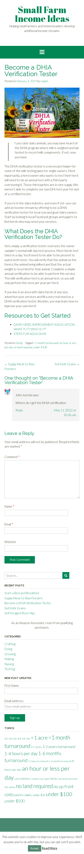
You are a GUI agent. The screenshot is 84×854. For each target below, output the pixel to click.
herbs (53, 778)
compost (35, 778)
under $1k (39, 795)
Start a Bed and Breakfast (21, 593)
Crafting (9, 644)
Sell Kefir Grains (67, 364)
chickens (25, 778)
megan (44, 81)
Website (10, 542)
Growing (10, 654)
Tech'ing (9, 669)
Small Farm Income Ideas (42, 14)
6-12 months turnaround (60, 761)
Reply (19, 410)
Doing (19, 343)
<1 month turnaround (46, 343)
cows (42, 778)
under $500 (14, 801)
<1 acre (39, 737)
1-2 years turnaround (58, 746)
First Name (11, 685)
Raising (9, 664)
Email (8, 524)
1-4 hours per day (21, 753)
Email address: (14, 701)
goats (47, 778)
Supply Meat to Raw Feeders (23, 598)
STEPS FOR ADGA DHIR (30, 334)
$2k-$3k (17, 738)
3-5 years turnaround (38, 761)
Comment (12, 457)
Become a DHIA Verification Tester (27, 603)
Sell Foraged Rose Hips (19, 613)
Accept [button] (34, 848)
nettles (12, 787)
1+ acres (36, 747)
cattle (16, 778)
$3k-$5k (26, 738)
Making (9, 659)
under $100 (40, 347)
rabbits (27, 795)
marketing (63, 778)
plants (18, 795)
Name (9, 506)
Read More (49, 848)
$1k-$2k (8, 738)
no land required (23, 347)
